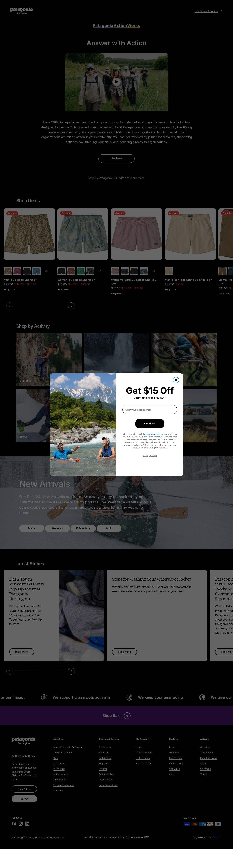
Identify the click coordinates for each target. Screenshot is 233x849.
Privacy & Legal (150, 455)
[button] (149, 423)
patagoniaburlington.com (154, 434)
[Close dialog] (176, 380)
